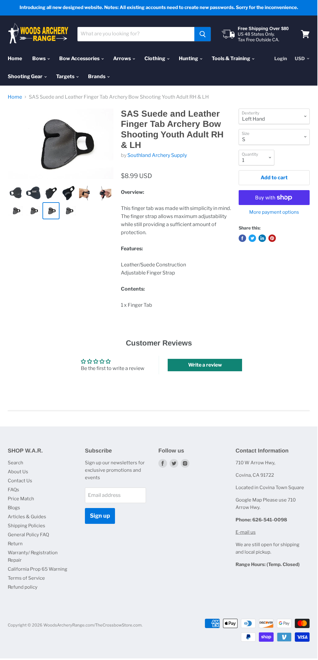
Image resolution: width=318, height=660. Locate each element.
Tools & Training (231, 58)
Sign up (100, 515)
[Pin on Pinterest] (272, 238)
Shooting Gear (25, 76)
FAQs (13, 490)
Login (280, 58)
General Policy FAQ (28, 534)
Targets (65, 76)
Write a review (205, 365)
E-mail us (246, 532)
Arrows (122, 58)
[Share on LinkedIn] (262, 238)
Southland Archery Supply (157, 155)
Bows (39, 58)
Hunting (189, 58)
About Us (18, 472)
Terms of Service (26, 578)
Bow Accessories (79, 58)
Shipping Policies (26, 525)
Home (15, 58)
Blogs (14, 508)
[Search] (202, 34)
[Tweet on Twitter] (252, 238)
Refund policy (23, 587)
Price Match (21, 499)
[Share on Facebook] (242, 238)
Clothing (155, 58)
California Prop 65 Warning (37, 569)
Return (15, 543)
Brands (97, 76)
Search (15, 463)
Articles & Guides (27, 517)
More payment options (274, 212)
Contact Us (20, 481)
